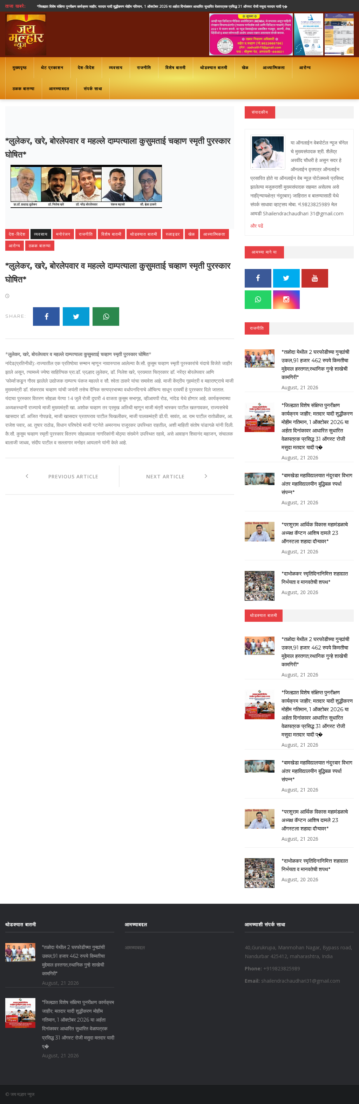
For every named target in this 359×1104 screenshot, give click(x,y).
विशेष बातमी (175, 67)
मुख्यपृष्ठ (20, 67)
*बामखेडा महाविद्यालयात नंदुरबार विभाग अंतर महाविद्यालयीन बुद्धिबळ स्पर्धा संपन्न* (317, 484)
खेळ (245, 67)
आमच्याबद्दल (59, 88)
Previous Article (63, 476)
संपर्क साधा (93, 88)
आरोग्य (305, 67)
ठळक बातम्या (24, 88)
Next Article (175, 476)
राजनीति (144, 67)
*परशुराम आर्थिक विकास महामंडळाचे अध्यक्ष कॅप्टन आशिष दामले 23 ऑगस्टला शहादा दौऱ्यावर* (315, 533)
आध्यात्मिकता (274, 67)
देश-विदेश (86, 67)
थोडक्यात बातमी (214, 67)
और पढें (256, 225)
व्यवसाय (116, 67)
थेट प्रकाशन (52, 67)
